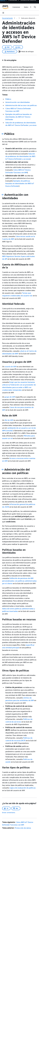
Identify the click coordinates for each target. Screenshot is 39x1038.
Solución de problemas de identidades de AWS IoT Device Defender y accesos (20, 156)
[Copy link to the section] (2, 134)
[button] (9, 60)
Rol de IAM (9, 420)
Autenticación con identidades (17, 102)
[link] (29, 18)
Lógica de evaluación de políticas (22, 788)
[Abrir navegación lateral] (3, 13)
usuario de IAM (10, 366)
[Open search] (35, 7)
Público (8, 99)
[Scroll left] (11, 7)
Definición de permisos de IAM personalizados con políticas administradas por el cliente (19, 581)
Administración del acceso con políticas (21, 105)
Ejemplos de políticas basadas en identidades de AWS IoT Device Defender (18, 117)
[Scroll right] (30, 7)
